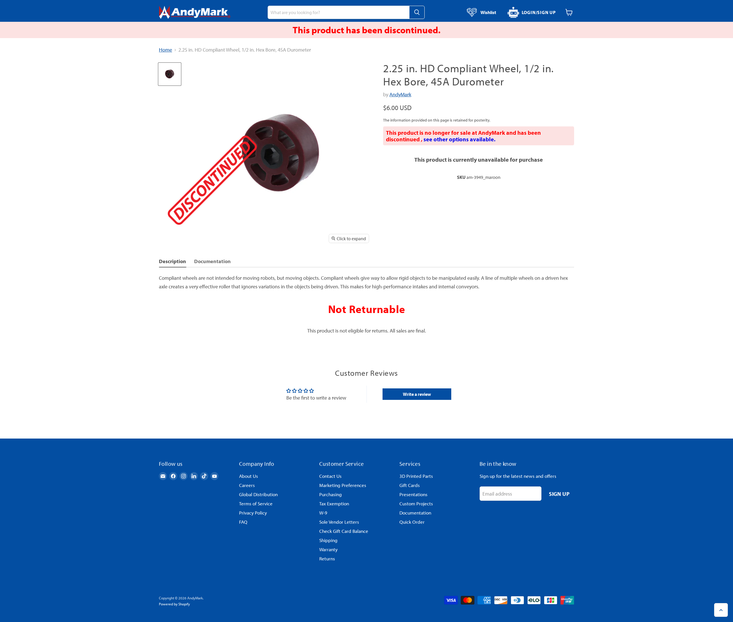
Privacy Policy (253, 513)
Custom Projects (416, 503)
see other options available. (459, 139)
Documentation (415, 513)
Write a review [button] (417, 394)
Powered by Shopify (174, 604)
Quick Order (412, 522)
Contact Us (330, 476)
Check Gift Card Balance (343, 531)
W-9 (323, 513)
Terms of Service (256, 503)
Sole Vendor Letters (339, 522)
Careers (247, 485)
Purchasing (330, 494)
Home (165, 50)
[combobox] (338, 12)
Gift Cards (409, 485)
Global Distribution (258, 494)
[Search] (417, 12)
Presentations (413, 494)
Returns (327, 559)
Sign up (559, 493)
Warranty (328, 549)
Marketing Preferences (342, 485)
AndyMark (400, 94)
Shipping (328, 540)
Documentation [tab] (212, 261)
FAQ (243, 522)
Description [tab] (172, 261)
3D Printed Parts (416, 476)
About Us (248, 476)
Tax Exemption (334, 503)
